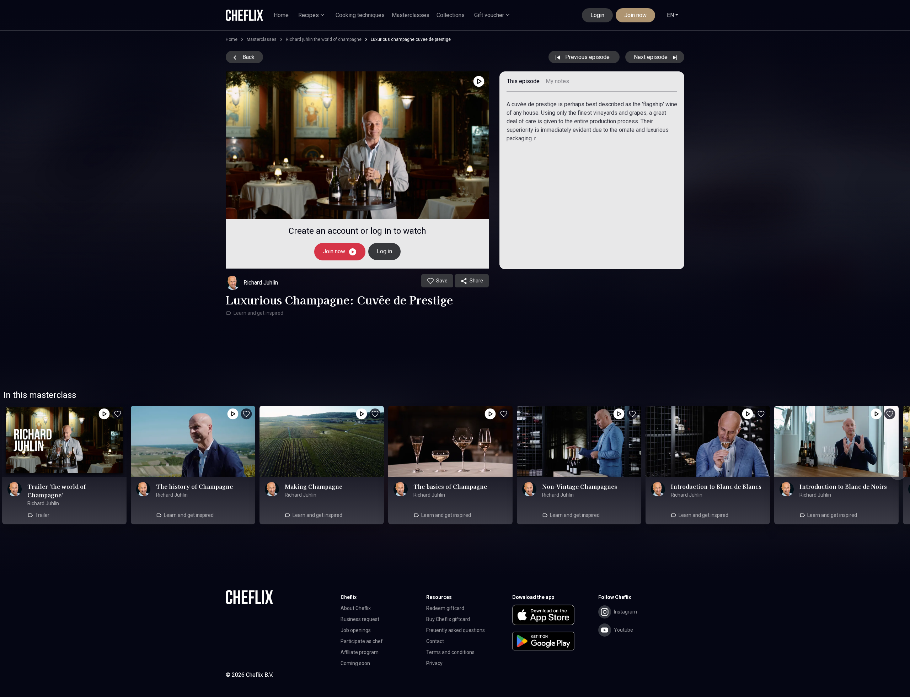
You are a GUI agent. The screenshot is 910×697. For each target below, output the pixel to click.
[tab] (557, 81)
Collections (451, 15)
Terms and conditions (450, 652)
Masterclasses (410, 15)
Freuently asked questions (455, 630)
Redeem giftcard (445, 608)
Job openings (356, 630)
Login (597, 15)
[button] (555, 616)
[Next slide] (897, 471)
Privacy (434, 663)
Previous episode (587, 57)
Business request (360, 619)
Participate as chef (362, 641)
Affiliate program (360, 652)
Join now (635, 15)
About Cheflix (356, 608)
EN (670, 15)
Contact (435, 641)
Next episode (651, 57)
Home (281, 15)
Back (248, 57)
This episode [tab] (523, 81)
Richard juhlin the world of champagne (324, 39)
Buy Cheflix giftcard (448, 619)
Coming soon (355, 663)
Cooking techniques (360, 15)
